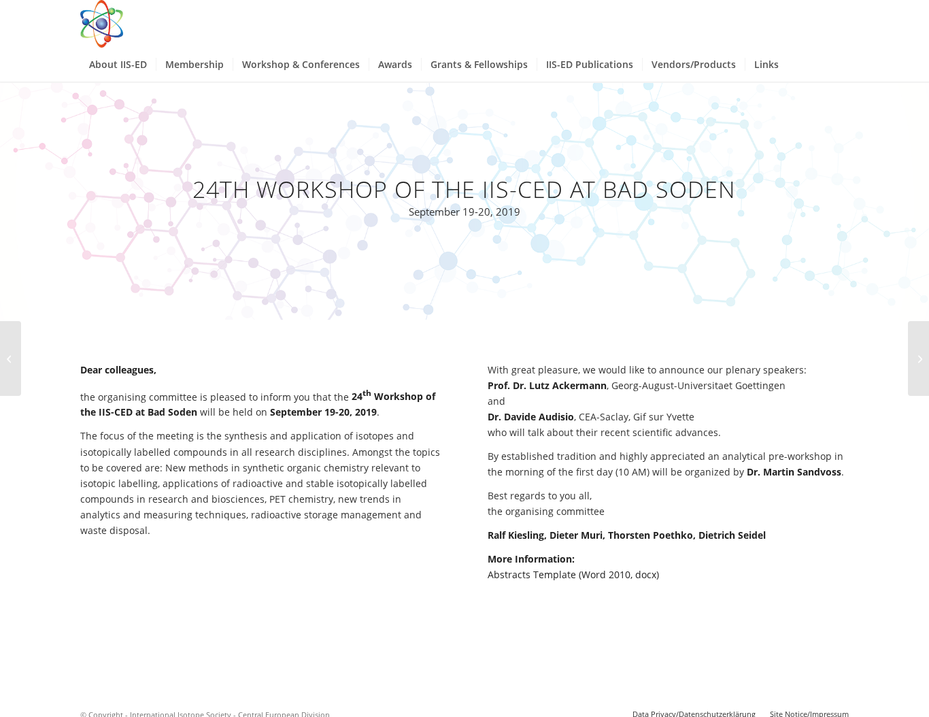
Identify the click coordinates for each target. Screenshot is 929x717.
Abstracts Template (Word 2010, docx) (573, 574)
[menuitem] (118, 65)
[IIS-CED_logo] (101, 24)
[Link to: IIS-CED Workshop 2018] (10, 358)
